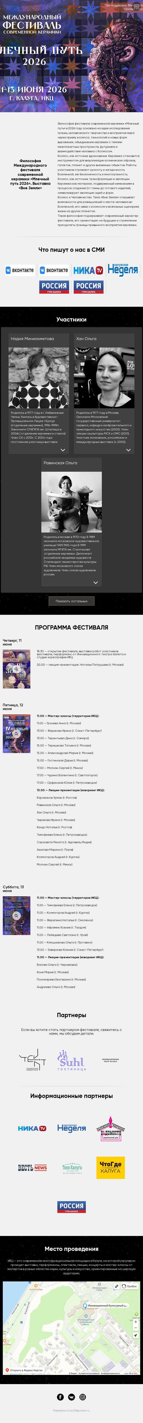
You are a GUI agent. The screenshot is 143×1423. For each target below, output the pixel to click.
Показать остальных (72, 601)
